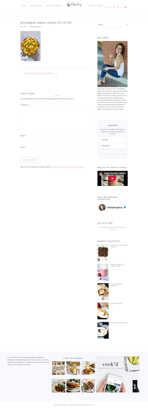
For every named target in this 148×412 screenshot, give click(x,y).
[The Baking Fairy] (74, 6)
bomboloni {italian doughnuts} (117, 284)
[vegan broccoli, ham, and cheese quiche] (73, 368)
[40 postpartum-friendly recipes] (58, 368)
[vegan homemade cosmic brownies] (103, 253)
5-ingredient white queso (119, 322)
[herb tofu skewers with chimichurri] (88, 386)
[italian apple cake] (103, 311)
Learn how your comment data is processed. (67, 167)
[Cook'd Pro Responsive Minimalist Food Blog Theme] (117, 392)
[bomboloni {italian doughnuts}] (103, 292)
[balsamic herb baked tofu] (58, 386)
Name (23, 136)
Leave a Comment (35, 27)
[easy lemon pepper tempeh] (88, 368)
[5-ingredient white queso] (103, 331)
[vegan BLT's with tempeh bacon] (73, 386)
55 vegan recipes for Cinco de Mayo (38, 73)
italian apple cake (116, 303)
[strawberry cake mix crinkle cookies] (103, 272)
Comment (24, 105)
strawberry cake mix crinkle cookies (117, 265)
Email (23, 147)
